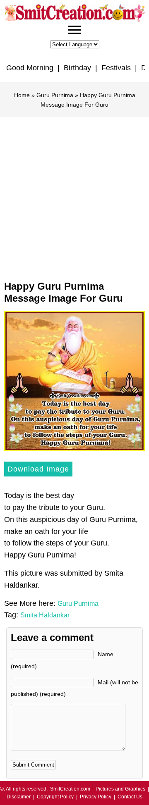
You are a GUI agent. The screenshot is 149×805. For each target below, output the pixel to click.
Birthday (77, 68)
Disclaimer (19, 797)
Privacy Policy (95, 797)
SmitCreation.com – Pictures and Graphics (97, 789)
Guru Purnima (54, 95)
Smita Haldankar (45, 615)
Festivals (116, 68)
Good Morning (29, 68)
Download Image (38, 469)
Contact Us (130, 797)
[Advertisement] (74, 195)
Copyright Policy (55, 797)
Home (22, 95)
